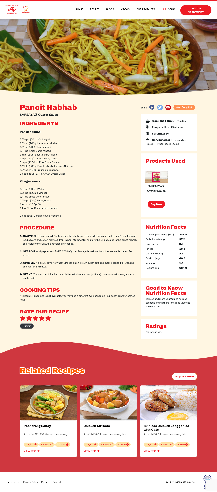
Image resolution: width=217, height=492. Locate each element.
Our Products (145, 9)
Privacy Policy (30, 482)
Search (172, 9)
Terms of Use (13, 482)
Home (79, 9)
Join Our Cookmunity (196, 10)
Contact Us (58, 482)
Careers (45, 482)
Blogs (110, 9)
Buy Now (156, 204)
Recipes (94, 9)
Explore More (184, 376)
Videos (125, 9)
